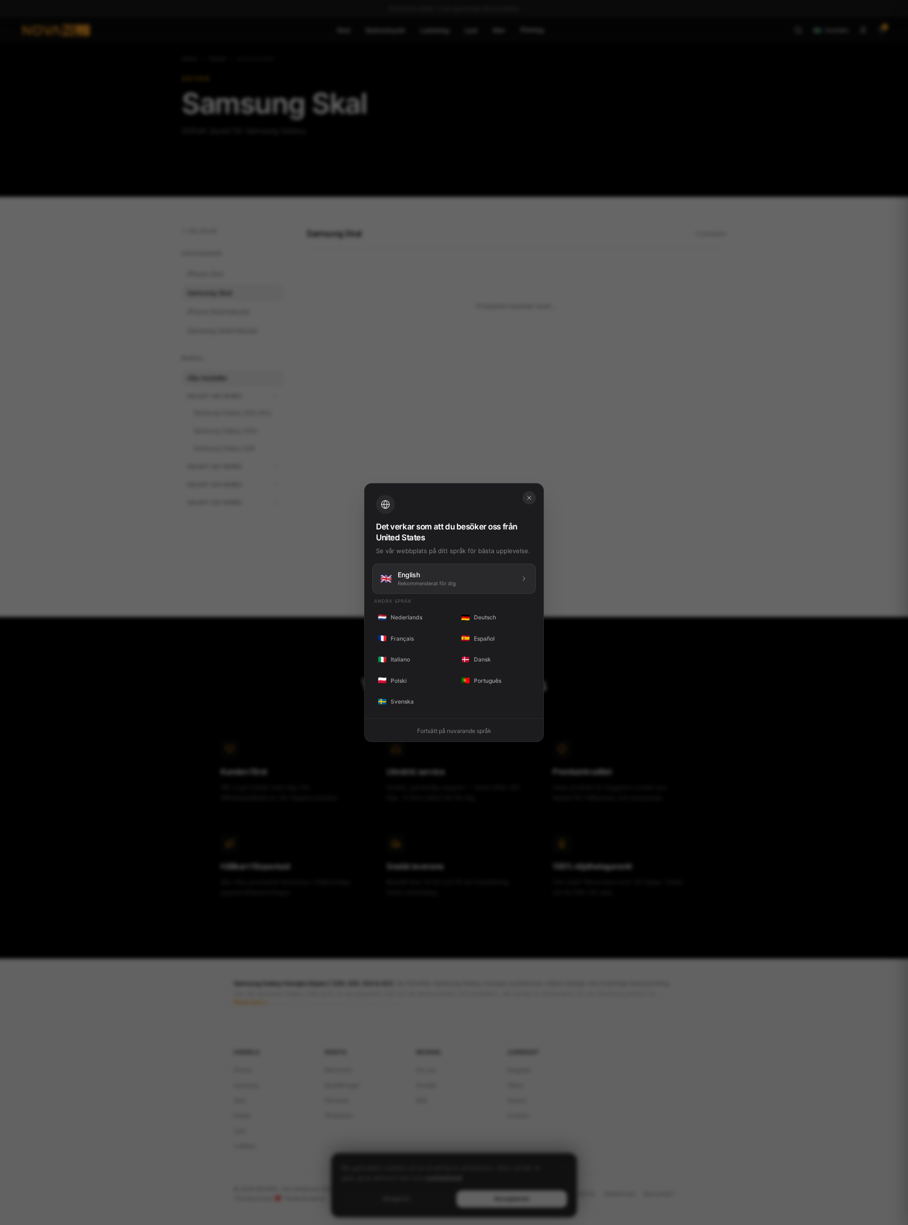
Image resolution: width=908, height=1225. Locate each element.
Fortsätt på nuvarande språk (454, 730)
